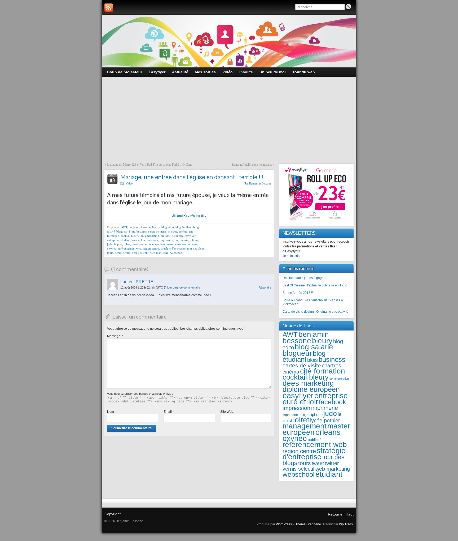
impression (166, 240)
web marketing (159, 252)
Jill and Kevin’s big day (189, 216)
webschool (176, 252)
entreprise (113, 240)
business (141, 231)
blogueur (121, 231)
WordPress (284, 524)
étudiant (125, 240)
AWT (124, 227)
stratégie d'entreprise (173, 248)
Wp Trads (346, 524)
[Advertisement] (229, 123)
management (157, 244)
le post (118, 244)
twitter (126, 252)
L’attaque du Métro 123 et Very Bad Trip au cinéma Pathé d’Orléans (149, 164)
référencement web (129, 248)
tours (110, 252)
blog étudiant (183, 227)
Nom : (112, 412)
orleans (192, 244)
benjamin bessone (140, 227)
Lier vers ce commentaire (183, 287)
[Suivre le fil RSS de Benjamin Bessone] (108, 7)
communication (339, 378)
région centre (151, 248)
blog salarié (314, 347)
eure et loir (138, 240)
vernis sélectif (140, 252)
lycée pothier (140, 244)
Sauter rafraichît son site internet (251, 164)
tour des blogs (195, 248)
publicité (315, 440)
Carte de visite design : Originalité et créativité (315, 312)
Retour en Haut (341, 514)
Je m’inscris (291, 256)
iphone (194, 240)
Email (169, 412)
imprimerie (181, 240)
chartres (172, 231)
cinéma (183, 231)
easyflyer (190, 235)
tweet (118, 252)
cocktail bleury (130, 235)
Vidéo (129, 183)
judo (110, 244)
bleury (156, 227)
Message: (115, 336)
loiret (127, 244)
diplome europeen (172, 235)
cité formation (322, 371)
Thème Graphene (308, 524)
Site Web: (227, 412)
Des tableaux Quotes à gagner (305, 278)
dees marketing (149, 235)
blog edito (167, 227)
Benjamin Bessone (260, 183)
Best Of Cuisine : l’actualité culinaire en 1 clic (315, 285)
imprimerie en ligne (296, 415)
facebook (152, 240)
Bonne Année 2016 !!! (298, 293)
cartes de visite (157, 231)
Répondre (265, 287)
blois (132, 231)
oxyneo (111, 248)
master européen (176, 244)
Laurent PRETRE (136, 282)
